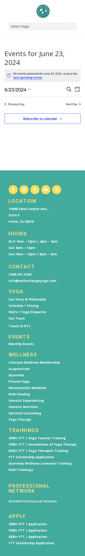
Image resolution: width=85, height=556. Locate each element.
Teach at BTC (20, 326)
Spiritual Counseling (25, 413)
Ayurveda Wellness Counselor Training (40, 463)
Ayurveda (16, 375)
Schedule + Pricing (24, 305)
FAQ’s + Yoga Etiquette (27, 312)
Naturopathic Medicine (27, 387)
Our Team (17, 318)
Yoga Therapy (20, 419)
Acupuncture (19, 368)
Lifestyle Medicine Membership (34, 362)
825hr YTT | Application (28, 536)
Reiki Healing (19, 394)
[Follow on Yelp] (56, 189)
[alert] (43, 75)
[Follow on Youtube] (45, 189)
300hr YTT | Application (28, 530)
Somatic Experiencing (26, 400)
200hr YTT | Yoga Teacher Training (37, 438)
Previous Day (16, 104)
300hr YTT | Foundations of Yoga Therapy (43, 444)
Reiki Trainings (21, 469)
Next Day (71, 104)
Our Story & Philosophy (27, 299)
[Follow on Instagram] (24, 189)
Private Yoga (19, 381)
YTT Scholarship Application (31, 457)
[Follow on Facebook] (13, 189)
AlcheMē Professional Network (33, 501)
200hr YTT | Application (28, 524)
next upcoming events (27, 77)
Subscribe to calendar (40, 118)
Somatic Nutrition (23, 406)
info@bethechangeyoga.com (32, 280)
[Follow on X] (34, 189)
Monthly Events (21, 344)
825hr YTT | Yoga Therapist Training (38, 450)
